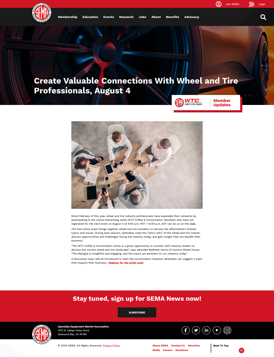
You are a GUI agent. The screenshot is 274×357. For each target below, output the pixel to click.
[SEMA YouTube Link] (217, 330)
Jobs (142, 17)
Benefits (172, 17)
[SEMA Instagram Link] (227, 330)
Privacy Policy (111, 345)
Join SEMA (232, 4)
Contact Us (178, 345)
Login (262, 4)
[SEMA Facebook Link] (186, 330)
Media (156, 350)
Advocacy (191, 17)
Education (90, 17)
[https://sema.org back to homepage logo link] (265, 17)
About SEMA (160, 345)
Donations (181, 350)
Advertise (194, 345)
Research (126, 17)
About (156, 17)
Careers (168, 350)
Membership (67, 17)
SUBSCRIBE (137, 312)
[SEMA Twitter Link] (196, 330)
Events (108, 17)
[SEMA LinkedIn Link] (206, 330)
